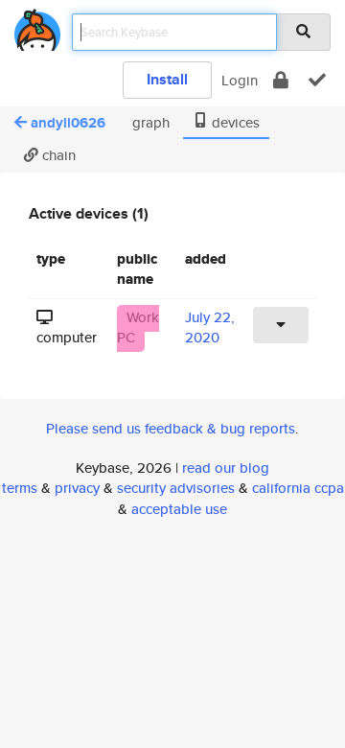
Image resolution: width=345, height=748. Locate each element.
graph (149, 122)
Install (167, 79)
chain (57, 155)
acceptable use (179, 509)
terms (19, 488)
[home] (37, 26)
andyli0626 (68, 122)
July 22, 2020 (210, 327)
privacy (77, 488)
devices (234, 122)
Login (239, 80)
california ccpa (298, 488)
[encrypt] (280, 80)
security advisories (176, 488)
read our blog (225, 467)
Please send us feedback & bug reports (170, 428)
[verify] (317, 80)
